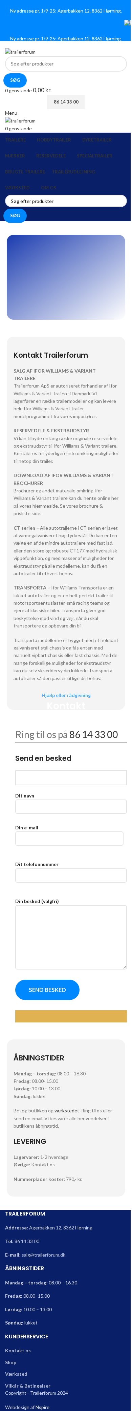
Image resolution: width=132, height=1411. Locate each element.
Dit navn (24, 795)
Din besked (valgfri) (37, 901)
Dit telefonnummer (37, 864)
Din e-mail (26, 827)
